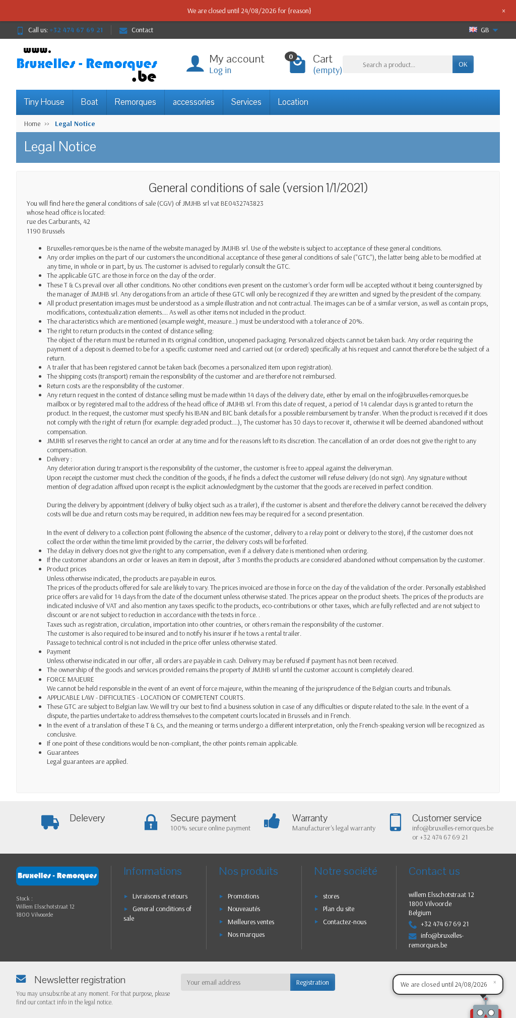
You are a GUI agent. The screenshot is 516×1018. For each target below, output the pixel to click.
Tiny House (44, 102)
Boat (89, 102)
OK (463, 64)
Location (293, 102)
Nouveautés (244, 908)
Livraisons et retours (160, 896)
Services (246, 102)
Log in (220, 70)
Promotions (243, 896)
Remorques (135, 102)
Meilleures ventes (251, 921)
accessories (194, 102)
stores (331, 896)
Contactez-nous (344, 921)
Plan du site (338, 908)
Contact (142, 29)
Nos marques (246, 934)
